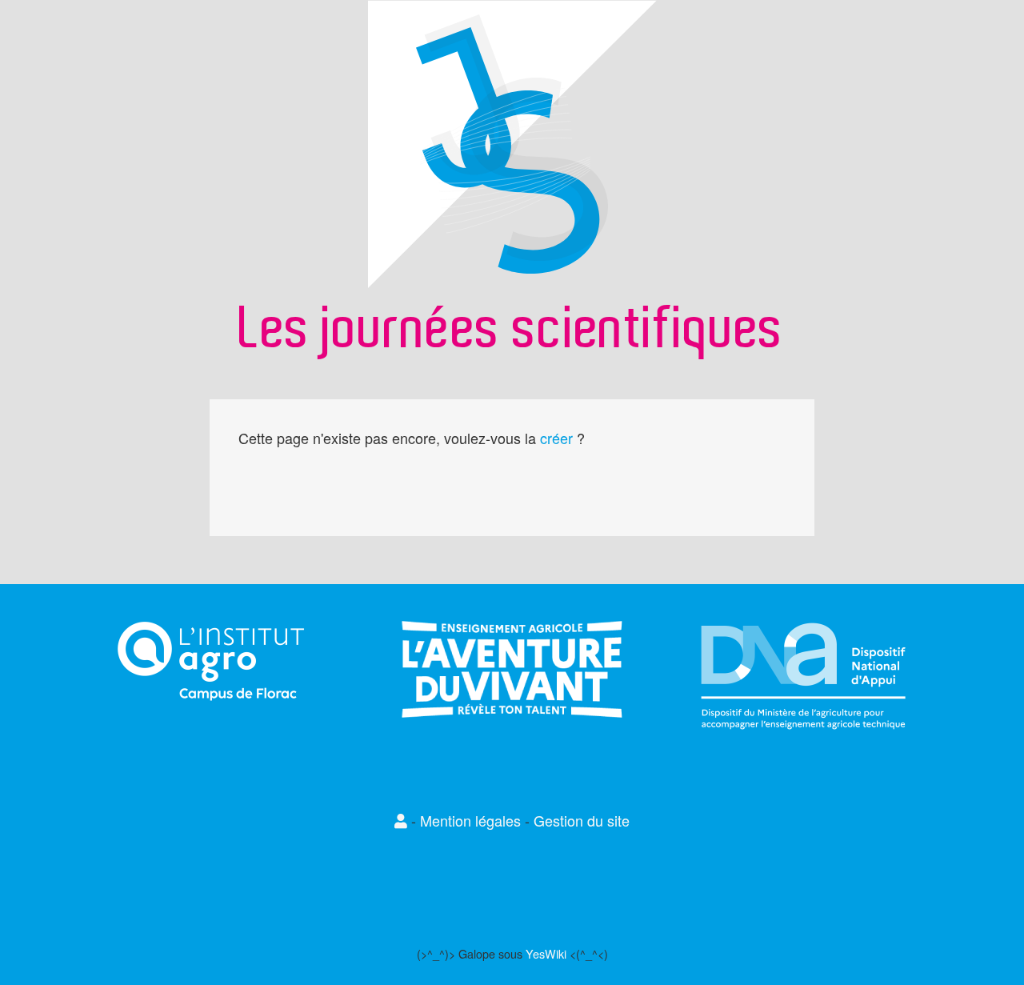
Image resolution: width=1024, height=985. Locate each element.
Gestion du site (582, 820)
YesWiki (546, 953)
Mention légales (470, 820)
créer (556, 437)
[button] (402, 820)
